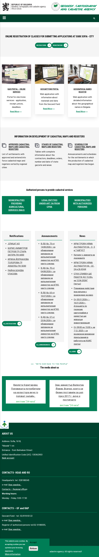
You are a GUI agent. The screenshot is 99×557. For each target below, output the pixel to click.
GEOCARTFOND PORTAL (49, 89)
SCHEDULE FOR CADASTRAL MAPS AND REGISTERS (85, 147)
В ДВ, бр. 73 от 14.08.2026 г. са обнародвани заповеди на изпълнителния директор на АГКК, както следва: (50, 253)
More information (12, 554)
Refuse (33, 548)
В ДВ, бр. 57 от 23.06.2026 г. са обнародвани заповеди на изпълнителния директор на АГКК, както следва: (50, 327)
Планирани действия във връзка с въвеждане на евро (84, 291)
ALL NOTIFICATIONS (9, 323)
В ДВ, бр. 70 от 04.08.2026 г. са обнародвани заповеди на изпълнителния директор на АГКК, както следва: (50, 278)
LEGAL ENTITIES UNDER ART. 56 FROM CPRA (49, 203)
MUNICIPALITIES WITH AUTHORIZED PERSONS (82, 203)
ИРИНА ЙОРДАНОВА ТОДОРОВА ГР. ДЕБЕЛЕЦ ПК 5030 (18, 262)
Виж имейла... (14, 485)
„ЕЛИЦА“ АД (14, 243)
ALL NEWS (72, 351)
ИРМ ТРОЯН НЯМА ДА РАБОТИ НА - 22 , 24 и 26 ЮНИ (84, 266)
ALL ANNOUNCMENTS (43, 345)
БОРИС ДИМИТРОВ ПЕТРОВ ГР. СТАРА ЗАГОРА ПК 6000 (17, 251)
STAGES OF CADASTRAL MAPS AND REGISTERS (52, 145)
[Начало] (25, 6)
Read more (14, 111)
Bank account (8, 458)
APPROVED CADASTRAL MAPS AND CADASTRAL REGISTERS (19, 147)
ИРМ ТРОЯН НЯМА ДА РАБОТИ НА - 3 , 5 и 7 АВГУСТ (84, 247)
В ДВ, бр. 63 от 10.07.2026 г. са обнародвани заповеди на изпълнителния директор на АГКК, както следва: (50, 302)
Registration (57, 45)
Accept (33, 542)
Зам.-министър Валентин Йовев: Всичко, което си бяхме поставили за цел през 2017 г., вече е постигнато (69, 392)
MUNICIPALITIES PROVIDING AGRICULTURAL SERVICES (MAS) (16, 205)
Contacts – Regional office (14, 489)
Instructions (41, 45)
